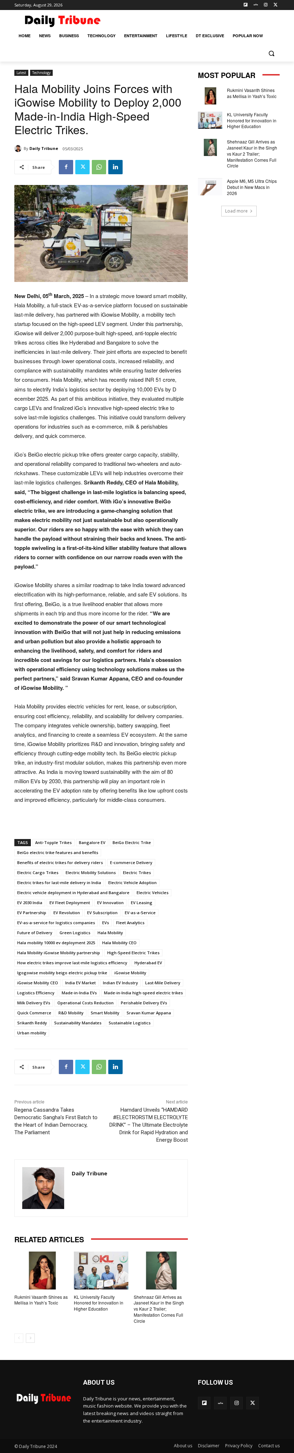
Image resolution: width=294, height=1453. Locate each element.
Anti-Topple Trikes (53, 842)
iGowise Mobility (130, 972)
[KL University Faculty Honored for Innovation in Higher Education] (101, 1270)
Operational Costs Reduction (85, 1002)
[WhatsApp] (99, 167)
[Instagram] (265, 5)
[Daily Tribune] (19, 148)
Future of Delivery (34, 932)
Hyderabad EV (148, 962)
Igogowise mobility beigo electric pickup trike (62, 972)
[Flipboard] (246, 5)
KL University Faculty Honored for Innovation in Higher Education (98, 1303)
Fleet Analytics (130, 922)
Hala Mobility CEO (119, 942)
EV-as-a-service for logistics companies (56, 922)
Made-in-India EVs (79, 992)
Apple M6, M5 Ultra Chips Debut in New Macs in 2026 (252, 187)
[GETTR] (256, 5)
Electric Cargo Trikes (37, 872)
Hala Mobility (110, 932)
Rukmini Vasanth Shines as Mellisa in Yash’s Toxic (41, 1300)
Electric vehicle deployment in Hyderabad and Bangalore (73, 892)
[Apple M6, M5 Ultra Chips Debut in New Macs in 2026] (210, 186)
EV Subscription (102, 912)
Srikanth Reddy (32, 1022)
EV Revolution (66, 912)
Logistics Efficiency (35, 992)
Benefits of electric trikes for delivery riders (60, 862)
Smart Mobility (105, 1012)
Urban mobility (31, 1032)
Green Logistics (75, 932)
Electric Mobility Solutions (91, 872)
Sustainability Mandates (77, 1022)
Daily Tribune (43, 148)
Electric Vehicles (153, 892)
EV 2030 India (29, 902)
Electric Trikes (137, 872)
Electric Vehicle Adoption (132, 882)
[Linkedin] (115, 167)
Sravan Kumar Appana (149, 1012)
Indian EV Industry (120, 982)
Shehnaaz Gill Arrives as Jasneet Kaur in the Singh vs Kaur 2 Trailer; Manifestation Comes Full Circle (159, 1309)
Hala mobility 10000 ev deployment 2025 (56, 942)
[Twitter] (275, 5)
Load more (236, 211)
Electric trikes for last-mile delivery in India (59, 882)
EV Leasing (141, 902)
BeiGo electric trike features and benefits (57, 852)
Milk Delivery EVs (33, 1002)
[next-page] (30, 1338)
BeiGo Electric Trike (132, 842)
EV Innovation (110, 902)
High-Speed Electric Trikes (133, 952)
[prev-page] (18, 1338)
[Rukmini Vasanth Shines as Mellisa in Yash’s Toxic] (41, 1270)
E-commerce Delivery (131, 862)
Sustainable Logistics (130, 1022)
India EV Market (80, 982)
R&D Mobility (71, 1012)
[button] (271, 53)
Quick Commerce (34, 1012)
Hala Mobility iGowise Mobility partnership (58, 952)
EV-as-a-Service (140, 912)
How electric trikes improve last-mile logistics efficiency (72, 962)
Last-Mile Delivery (162, 982)
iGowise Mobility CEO (37, 982)
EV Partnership (31, 912)
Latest (21, 72)
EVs (105, 922)
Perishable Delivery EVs (144, 1002)
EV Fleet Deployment (69, 902)
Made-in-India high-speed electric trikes (143, 992)
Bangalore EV (92, 842)
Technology (41, 72)
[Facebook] (66, 167)
